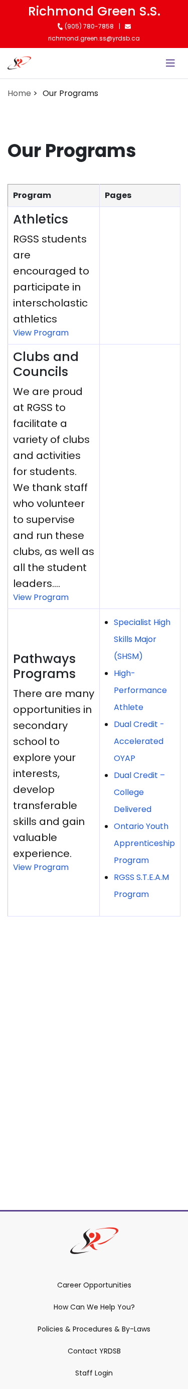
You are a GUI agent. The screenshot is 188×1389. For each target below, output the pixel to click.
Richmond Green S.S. (94, 11)
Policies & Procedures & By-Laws (94, 1329)
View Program (41, 332)
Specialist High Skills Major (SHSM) (142, 639)
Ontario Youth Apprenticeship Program (144, 843)
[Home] (19, 63)
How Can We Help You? (94, 1307)
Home (19, 93)
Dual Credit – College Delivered (139, 792)
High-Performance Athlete (140, 690)
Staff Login (94, 1373)
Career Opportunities (94, 1285)
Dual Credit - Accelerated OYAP (139, 741)
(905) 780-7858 (88, 26)
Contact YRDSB (94, 1351)
